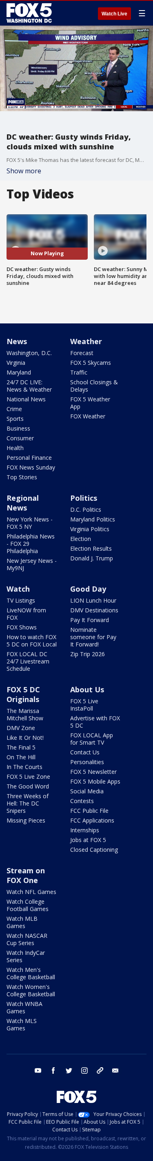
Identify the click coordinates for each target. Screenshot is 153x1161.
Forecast (81, 353)
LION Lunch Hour (93, 600)
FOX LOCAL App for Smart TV (91, 738)
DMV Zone (21, 728)
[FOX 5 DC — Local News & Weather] (30, 13)
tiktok (99, 1070)
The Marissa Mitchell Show (25, 714)
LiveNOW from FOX (26, 613)
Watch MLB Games (22, 922)
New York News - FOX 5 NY (30, 522)
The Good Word (28, 786)
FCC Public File (89, 810)
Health (15, 448)
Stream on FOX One (26, 875)
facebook (53, 1070)
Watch (18, 589)
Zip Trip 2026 (87, 654)
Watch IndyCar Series (26, 956)
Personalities (87, 762)
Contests (82, 801)
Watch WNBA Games (24, 1007)
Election (80, 539)
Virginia (16, 362)
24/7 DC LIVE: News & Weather (29, 385)
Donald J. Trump (91, 558)
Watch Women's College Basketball (31, 990)
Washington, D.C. (29, 353)
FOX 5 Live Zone (28, 776)
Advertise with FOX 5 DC (95, 721)
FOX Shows (22, 627)
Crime (14, 409)
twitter (68, 1070)
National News (26, 399)
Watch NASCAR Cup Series (27, 939)
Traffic (78, 372)
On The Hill (21, 757)
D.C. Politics (85, 509)
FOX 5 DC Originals (23, 694)
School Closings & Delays (94, 385)
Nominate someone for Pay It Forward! (93, 637)
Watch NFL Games (31, 892)
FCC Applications (92, 820)
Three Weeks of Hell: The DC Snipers (28, 803)
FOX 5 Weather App (90, 402)
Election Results (91, 548)
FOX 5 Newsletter (93, 771)
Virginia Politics (89, 529)
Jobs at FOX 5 (88, 840)
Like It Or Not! (25, 737)
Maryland (19, 372)
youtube (37, 1070)
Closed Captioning (94, 849)
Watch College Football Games (28, 905)
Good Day (88, 589)
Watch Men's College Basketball (31, 973)
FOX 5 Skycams (90, 362)
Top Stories (22, 477)
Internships (84, 830)
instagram (84, 1070)
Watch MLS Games (22, 1024)
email (115, 1070)
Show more (24, 170)
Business (18, 428)
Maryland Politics (92, 519)
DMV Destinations (94, 610)
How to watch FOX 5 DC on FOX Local (32, 640)
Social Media (87, 791)
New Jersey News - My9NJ (32, 564)
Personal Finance (29, 457)
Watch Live (114, 14)
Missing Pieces (26, 820)
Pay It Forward (89, 620)
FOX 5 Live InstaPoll (84, 704)
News (17, 341)
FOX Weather (87, 416)
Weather (86, 341)
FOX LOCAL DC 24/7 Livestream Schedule (28, 661)
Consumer (20, 438)
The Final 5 (21, 747)
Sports (15, 418)
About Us (87, 689)
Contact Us (85, 752)
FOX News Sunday (31, 467)
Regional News (23, 503)
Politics (83, 498)
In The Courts (24, 767)
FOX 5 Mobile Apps (95, 781)
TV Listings (21, 600)
